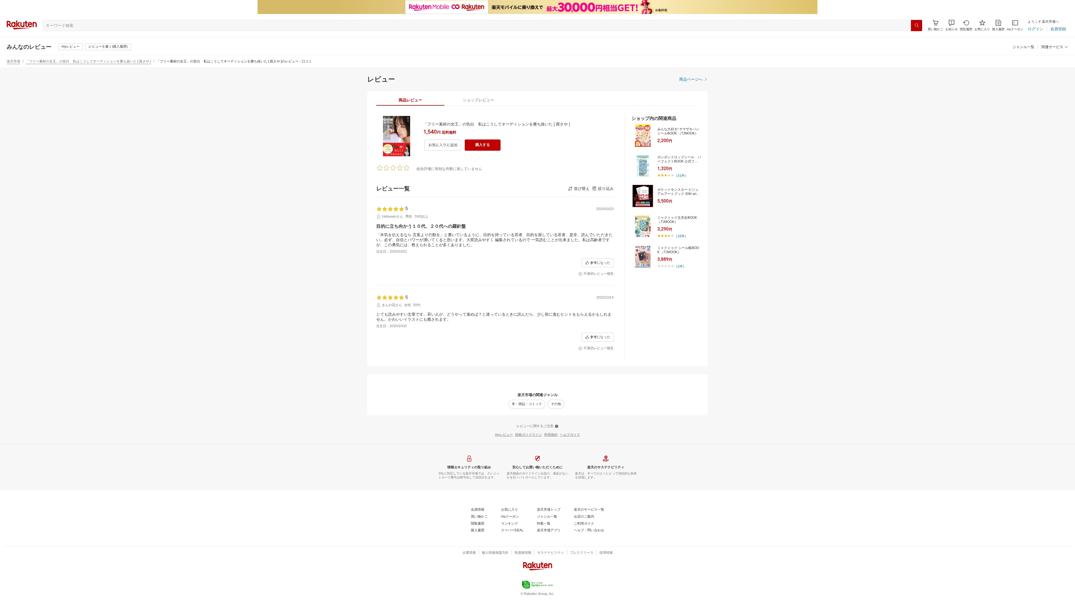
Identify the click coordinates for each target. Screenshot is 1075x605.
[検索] (916, 25)
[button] (951, 25)
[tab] (410, 100)
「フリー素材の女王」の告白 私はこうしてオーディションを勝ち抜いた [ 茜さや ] (88, 61)
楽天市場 (13, 61)
